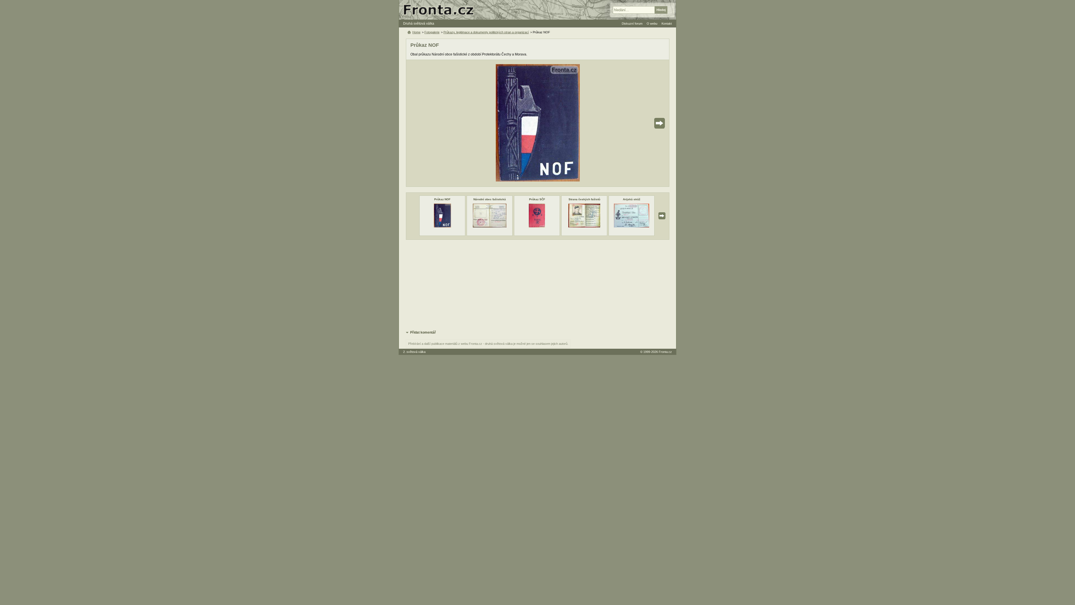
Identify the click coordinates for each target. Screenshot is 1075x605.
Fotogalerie (432, 32)
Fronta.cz (665, 351)
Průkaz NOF (442, 199)
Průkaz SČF (537, 199)
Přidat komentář (423, 332)
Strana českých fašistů (584, 199)
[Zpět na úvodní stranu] (441, 10)
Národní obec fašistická (489, 199)
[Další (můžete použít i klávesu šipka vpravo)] (644, 123)
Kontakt (667, 23)
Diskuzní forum (632, 23)
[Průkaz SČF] (537, 226)
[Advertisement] (537, 284)
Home (416, 32)
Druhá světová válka (418, 23)
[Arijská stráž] (631, 226)
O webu (652, 23)
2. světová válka (414, 351)
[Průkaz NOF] (442, 226)
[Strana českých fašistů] (584, 226)
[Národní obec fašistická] (489, 226)
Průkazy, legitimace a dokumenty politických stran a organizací (486, 32)
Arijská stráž (631, 199)
